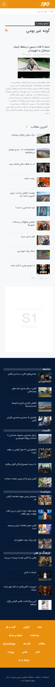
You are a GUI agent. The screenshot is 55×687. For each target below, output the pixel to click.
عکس (25, 652)
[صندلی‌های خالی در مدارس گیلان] (44, 377)
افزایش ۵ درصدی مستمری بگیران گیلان (21, 419)
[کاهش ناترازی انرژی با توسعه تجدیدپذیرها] (44, 407)
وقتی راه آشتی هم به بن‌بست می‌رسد (20, 558)
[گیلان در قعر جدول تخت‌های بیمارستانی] (44, 392)
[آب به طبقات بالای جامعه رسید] (43, 168)
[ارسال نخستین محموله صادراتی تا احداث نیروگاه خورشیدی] (44, 439)
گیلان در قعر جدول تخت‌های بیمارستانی (24, 390)
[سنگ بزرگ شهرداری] (43, 255)
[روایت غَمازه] (43, 182)
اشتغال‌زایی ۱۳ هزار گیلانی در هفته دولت (21, 451)
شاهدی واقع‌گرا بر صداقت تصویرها (23, 223)
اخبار (37, 652)
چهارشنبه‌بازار (9, 644)
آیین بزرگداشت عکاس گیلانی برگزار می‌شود (21, 603)
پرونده (11, 652)
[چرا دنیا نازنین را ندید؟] (43, 211)
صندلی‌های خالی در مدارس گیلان (22, 374)
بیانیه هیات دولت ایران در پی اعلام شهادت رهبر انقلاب (21, 512)
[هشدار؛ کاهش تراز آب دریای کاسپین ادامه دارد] (43, 197)
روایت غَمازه (29, 178)
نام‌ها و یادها (15, 635)
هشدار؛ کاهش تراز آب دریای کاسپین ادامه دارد (22, 194)
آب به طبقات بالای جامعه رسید (22, 164)
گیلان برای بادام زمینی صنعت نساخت (20, 479)
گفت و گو (10, 627)
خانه (39, 627)
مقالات (41, 644)
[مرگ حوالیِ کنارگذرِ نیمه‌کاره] (43, 139)
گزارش (26, 627)
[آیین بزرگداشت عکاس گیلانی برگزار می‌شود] (44, 605)
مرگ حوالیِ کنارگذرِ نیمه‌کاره (23, 135)
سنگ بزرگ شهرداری (26, 251)
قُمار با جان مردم (28, 237)
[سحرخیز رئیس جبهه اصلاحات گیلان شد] (44, 500)
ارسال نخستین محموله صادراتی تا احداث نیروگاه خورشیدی (21, 437)
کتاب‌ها (27, 644)
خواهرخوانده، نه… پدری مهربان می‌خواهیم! (22, 151)
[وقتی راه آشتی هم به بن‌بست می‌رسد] (44, 561)
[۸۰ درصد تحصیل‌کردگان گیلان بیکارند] (44, 468)
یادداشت (34, 635)
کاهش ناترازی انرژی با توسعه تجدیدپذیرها (24, 404)
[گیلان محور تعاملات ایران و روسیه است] (44, 529)
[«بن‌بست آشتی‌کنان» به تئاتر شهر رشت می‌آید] (44, 590)
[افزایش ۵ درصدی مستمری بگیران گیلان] (44, 421)
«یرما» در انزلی (30, 572)
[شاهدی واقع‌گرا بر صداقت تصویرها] (43, 226)
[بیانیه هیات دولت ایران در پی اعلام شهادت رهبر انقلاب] (44, 514)
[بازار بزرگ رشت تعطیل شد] (44, 544)
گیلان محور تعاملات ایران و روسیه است (22, 527)
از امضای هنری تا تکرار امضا (23, 266)
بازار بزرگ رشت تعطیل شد (25, 540)
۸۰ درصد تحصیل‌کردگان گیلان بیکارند (20, 464)
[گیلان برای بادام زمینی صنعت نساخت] (44, 482)
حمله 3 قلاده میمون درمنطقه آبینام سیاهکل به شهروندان (32, 49)
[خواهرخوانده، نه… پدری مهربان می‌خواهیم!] (43, 153)
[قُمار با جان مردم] (43, 240)
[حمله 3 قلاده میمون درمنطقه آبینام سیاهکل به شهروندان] (34, 68)
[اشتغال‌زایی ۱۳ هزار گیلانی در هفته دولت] (44, 453)
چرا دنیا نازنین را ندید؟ (25, 208)
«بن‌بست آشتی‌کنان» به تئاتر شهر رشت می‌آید (20, 588)
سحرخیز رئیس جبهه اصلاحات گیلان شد (21, 498)
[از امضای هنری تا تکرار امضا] (43, 269)
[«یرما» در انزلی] (44, 576)
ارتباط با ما (24, 660)
